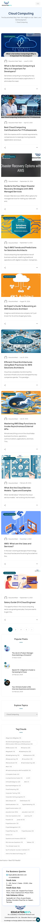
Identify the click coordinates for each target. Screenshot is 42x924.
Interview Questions (13, 816)
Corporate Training (13, 793)
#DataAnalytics (25, 751)
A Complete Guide (12, 774)
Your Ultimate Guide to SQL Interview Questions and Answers (23, 688)
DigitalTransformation (13, 808)
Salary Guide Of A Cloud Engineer (20, 602)
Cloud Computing (9, 36)
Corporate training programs (15, 797)
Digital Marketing (28, 804)
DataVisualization (12, 804)
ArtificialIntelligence (13, 782)
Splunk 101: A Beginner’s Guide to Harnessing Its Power (23, 671)
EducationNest (13, 181)
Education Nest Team (15, 61)
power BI (21, 820)
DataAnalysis (25, 801)
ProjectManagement (13, 827)
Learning (28, 816)
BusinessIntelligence (13, 785)
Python (9, 835)
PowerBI (9, 820)
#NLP (9, 766)
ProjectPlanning (12, 831)
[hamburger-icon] (38, 3)
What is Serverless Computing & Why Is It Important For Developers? (19, 68)
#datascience (29, 755)
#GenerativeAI (11, 763)
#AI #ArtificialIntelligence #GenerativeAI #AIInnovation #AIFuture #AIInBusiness (19, 743)
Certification (8, 98)
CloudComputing (12, 789)
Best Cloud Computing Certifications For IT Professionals (20, 128)
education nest (28, 812)
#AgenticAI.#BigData (13, 738)
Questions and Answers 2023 (16, 838)
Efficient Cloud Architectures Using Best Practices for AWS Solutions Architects (18, 365)
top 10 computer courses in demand (18, 850)
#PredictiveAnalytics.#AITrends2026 (18, 770)
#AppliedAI (10, 751)
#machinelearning (28, 763)
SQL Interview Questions (14, 842)
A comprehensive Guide (14, 778)
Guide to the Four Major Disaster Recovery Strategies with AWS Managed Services (19, 189)
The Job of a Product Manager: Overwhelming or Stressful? (23, 654)
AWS (26, 782)
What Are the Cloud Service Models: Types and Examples (17, 489)
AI (28, 778)
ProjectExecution (12, 823)
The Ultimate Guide (13, 846)
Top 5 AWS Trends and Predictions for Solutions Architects (20, 249)
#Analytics (25, 748)
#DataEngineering (13, 755)
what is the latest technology (16, 853)
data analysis (11, 801)
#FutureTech (27, 759)
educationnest (12, 812)
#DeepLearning (12, 759)
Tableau (30, 842)
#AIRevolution (11, 748)
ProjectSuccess (28, 831)
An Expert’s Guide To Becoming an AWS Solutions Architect (20, 307)
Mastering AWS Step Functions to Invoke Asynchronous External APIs (20, 426)
